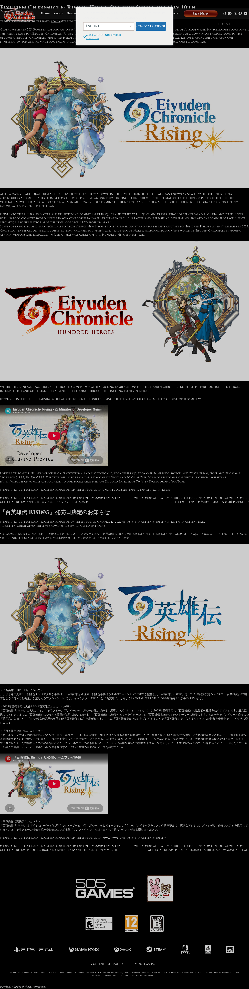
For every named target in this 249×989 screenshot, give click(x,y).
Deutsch (225, 24)
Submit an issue (146, 964)
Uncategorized (114, 490)
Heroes (72, 14)
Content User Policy (107, 964)
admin (55, 21)
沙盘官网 (40, 987)
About (58, 14)
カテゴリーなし (111, 838)
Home (45, 14)
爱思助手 (21, 987)
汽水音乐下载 (8, 987)
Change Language (150, 26)
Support (173, 14)
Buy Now (200, 13)
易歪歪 (31, 987)
